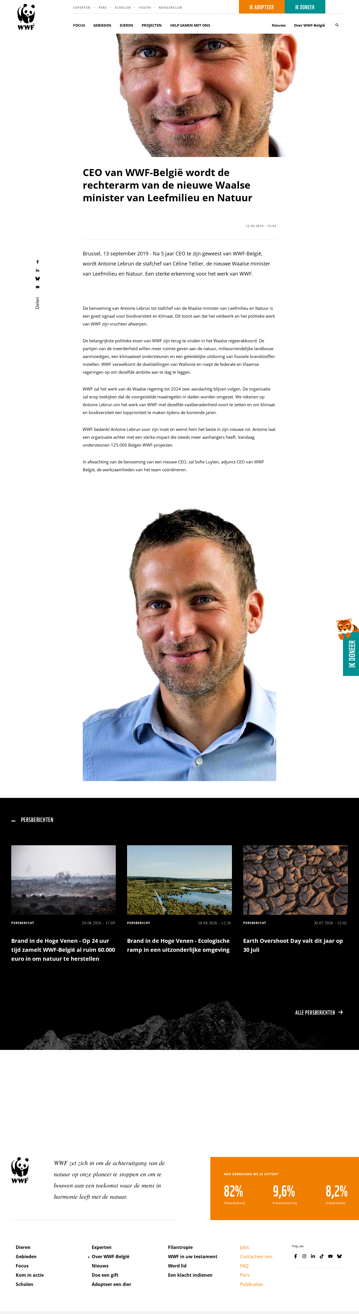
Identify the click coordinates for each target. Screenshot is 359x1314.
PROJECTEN (152, 25)
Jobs (244, 1247)
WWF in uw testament (192, 1256)
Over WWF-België (110, 1256)
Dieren (23, 1247)
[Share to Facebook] (37, 261)
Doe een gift (105, 1275)
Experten (82, 7)
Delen (37, 303)
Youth (145, 7)
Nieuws (279, 25)
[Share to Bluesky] (37, 278)
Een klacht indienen (190, 1275)
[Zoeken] (337, 25)
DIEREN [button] (126, 25)
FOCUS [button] (79, 25)
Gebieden (26, 1256)
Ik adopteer (262, 7)
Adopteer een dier (111, 1284)
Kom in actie (30, 1275)
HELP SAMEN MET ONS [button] (190, 25)
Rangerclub (170, 7)
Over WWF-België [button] (309, 25)
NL (336, 7)
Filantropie (180, 1247)
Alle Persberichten (315, 1012)
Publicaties (251, 1284)
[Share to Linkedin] (37, 270)
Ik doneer (305, 7)
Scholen (123, 7)
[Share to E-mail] (37, 287)
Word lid (177, 1266)
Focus (22, 1266)
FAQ (244, 1266)
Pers (102, 7)
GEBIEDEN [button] (102, 25)
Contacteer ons (256, 1256)
